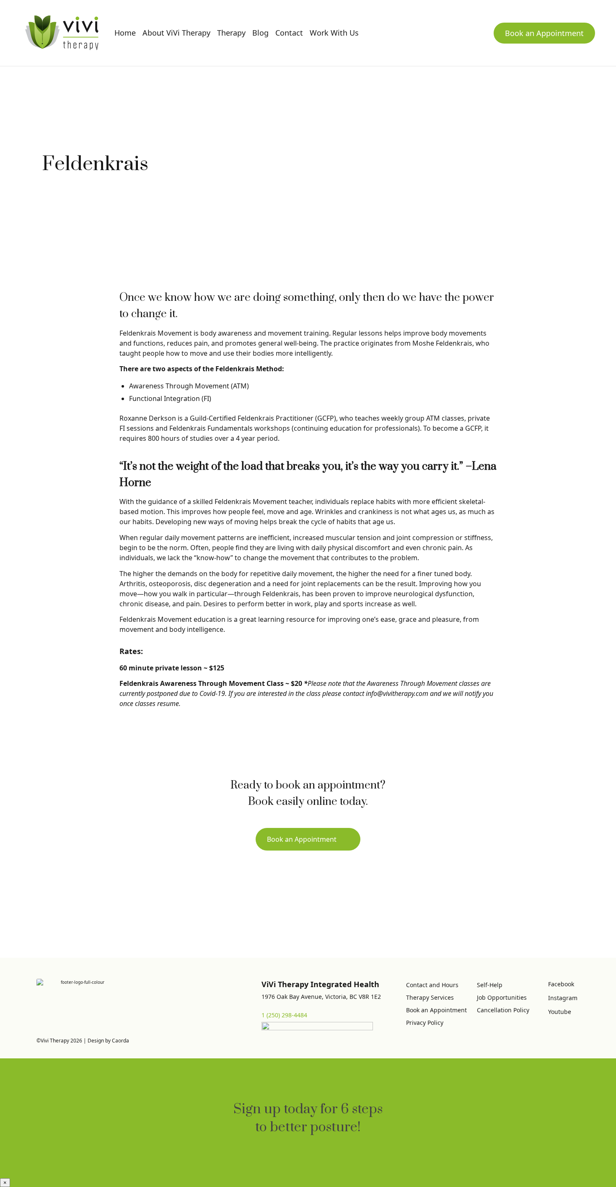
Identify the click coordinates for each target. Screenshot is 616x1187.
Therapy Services (430, 997)
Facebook (561, 984)
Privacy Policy (424, 1023)
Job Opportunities (502, 997)
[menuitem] (125, 33)
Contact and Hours (432, 985)
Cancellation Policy (503, 1010)
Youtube (559, 1012)
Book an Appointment (544, 33)
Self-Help (489, 985)
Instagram (562, 998)
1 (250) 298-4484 (284, 1015)
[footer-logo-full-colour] (61, 33)
